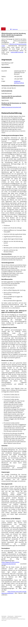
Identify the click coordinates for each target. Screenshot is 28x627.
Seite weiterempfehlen (12, 617)
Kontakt (4, 617)
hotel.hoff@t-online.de (17, 52)
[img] (14, 13)
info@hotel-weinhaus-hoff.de (19, 82)
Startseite (3, 616)
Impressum (10, 616)
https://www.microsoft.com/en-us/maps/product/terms (10, 563)
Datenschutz (18, 616)
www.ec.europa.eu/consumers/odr (11, 107)
